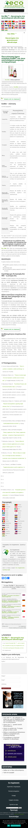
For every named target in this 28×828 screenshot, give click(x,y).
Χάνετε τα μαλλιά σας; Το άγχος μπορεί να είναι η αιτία (13, 729)
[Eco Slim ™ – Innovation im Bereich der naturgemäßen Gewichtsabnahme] (6, 22)
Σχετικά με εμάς (14, 804)
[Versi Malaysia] (16, 28)
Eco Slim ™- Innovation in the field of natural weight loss (10, 596)
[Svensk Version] (13, 24)
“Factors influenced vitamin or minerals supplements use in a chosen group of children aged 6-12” (13, 444)
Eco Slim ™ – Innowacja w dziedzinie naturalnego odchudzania (10, 618)
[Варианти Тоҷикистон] (3, 30)
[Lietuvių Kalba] (23, 24)
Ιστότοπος (3, 684)
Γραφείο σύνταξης (14, 800)
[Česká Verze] (13, 26)
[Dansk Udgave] (9, 24)
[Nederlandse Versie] (9, 28)
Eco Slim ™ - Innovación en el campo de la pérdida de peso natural (11, 607)
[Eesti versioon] (6, 26)
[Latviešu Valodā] (3, 26)
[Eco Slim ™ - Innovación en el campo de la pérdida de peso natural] (9, 22)
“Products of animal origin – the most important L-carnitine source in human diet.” (14, 377)
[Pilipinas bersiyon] (23, 28)
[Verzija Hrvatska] (3, 28)
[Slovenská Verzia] (20, 26)
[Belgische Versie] (13, 28)
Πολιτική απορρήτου (13, 791)
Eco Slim (7, 79)
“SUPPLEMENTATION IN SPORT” (11, 423)
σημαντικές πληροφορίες (19, 814)
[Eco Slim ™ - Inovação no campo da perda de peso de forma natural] (13, 22)
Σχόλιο (3, 661)
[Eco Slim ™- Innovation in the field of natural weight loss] (3, 22)
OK (8, 825)
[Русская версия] (20, 24)
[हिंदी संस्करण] (6, 30)
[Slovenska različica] (23, 26)
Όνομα (3, 676)
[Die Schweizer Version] (23, 22)
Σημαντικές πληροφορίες (13, 786)
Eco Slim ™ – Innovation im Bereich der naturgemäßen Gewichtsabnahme (11, 601)
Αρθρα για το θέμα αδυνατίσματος (13, 624)
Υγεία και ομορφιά (8, 772)
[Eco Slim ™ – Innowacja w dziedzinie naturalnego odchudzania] (16, 22)
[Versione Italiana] (3, 24)
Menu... (7, 10)
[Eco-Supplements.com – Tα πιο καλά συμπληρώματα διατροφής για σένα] (14, 6)
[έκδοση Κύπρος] (16, 24)
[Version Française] (6, 24)
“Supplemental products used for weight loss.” (13, 467)
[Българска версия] (6, 28)
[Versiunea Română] (9, 26)
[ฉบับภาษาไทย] (20, 28)
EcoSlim (16, 87)
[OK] (26, 823)
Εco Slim (3, 248)
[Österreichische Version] (20, 22)
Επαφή (14, 795)
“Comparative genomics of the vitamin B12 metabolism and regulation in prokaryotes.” (14, 492)
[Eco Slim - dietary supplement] (12, 77)
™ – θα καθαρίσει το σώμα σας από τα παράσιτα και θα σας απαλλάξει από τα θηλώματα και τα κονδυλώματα (14, 720)
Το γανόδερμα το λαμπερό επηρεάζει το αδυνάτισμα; (11, 738)
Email (3, 680)
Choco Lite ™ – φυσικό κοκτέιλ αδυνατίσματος (12, 725)
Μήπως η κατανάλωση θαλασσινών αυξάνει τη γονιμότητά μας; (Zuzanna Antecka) (14, 733)
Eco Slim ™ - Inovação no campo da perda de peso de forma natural (10, 612)
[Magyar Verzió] (16, 26)
